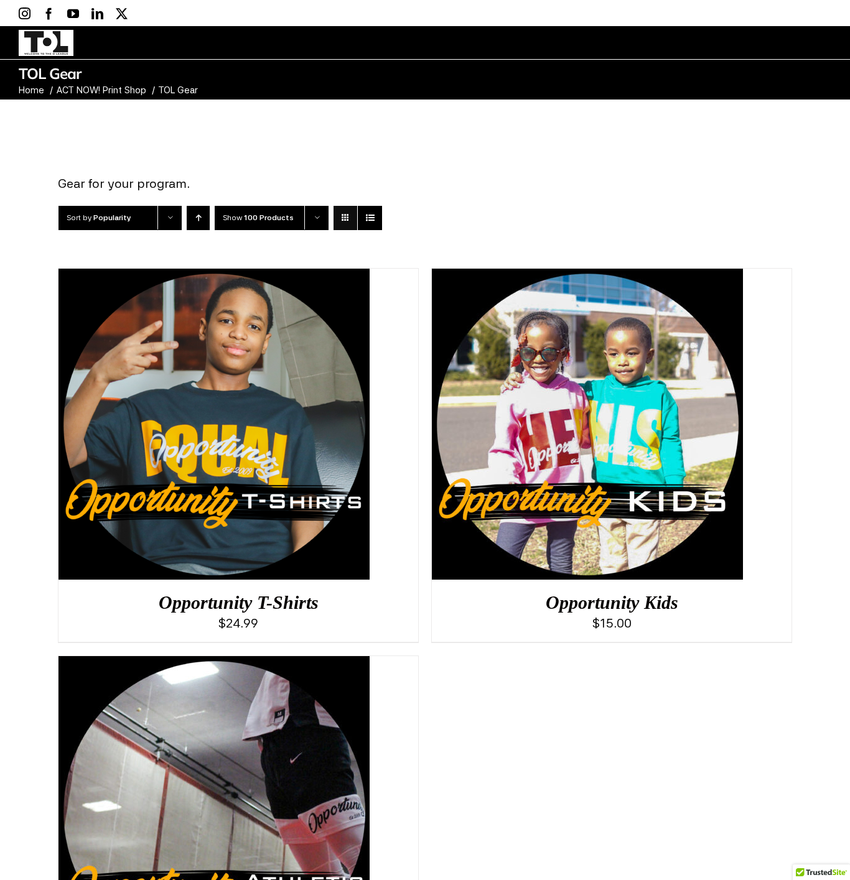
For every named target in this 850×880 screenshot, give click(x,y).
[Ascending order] (198, 218)
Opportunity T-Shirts (239, 602)
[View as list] (370, 218)
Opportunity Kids (612, 602)
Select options (192, 428)
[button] (791, 42)
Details (249, 428)
